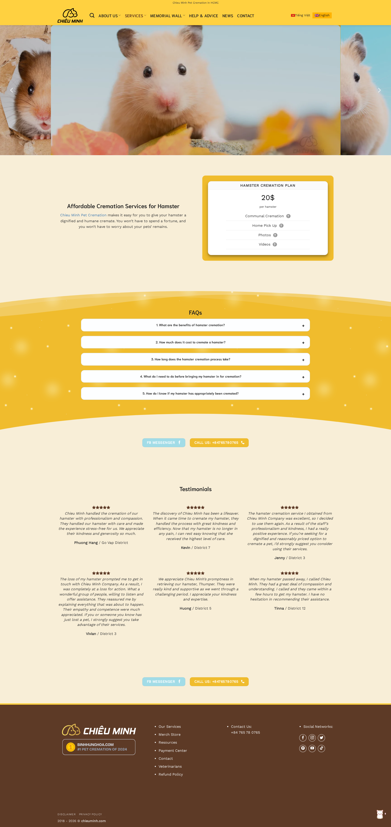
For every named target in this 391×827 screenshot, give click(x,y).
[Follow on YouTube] (312, 748)
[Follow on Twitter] (321, 738)
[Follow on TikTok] (321, 748)
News (227, 15)
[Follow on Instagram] (312, 738)
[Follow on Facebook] (303, 738)
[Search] (92, 15)
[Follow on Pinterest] (303, 748)
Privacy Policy (90, 814)
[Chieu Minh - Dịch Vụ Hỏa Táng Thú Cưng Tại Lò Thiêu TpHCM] (70, 15)
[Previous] (12, 90)
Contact (245, 15)
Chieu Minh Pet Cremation (83, 215)
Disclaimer (66, 814)
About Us (108, 15)
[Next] (379, 90)
